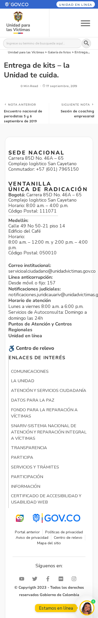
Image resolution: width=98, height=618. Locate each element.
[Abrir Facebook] (49, 578)
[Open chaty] (86, 607)
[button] (21, 4)
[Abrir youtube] (23, 578)
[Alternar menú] (85, 23)
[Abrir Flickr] (62, 578)
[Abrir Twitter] (36, 578)
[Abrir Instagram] (75, 578)
